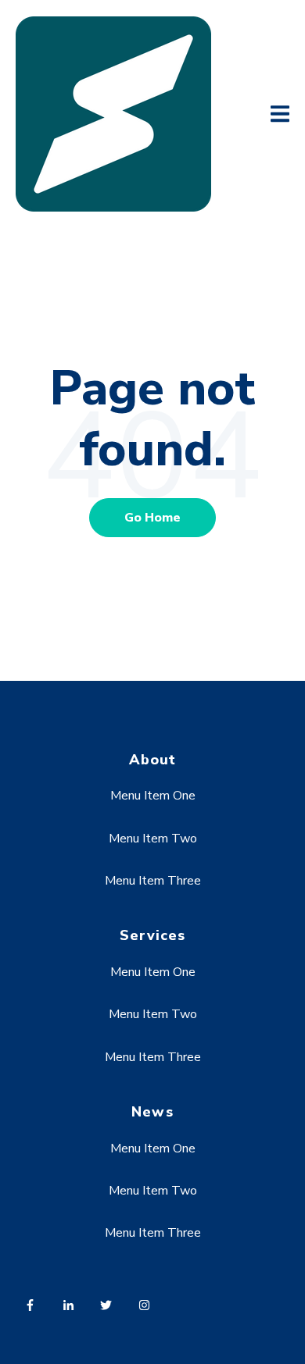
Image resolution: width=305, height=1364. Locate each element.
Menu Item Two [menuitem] (153, 838)
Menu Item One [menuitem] (153, 795)
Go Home (152, 517)
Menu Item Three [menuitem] (153, 880)
